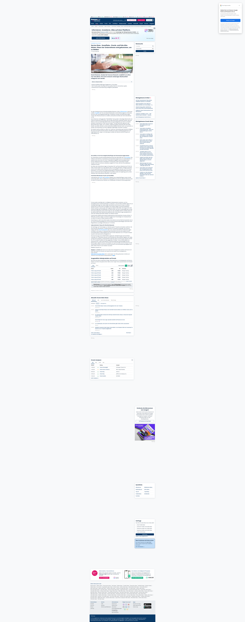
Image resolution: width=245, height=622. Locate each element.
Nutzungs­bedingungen (117, 608)
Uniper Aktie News (102, 593)
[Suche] (125, 20)
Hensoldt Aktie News (95, 591)
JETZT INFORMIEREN (104, 577)
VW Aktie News (101, 599)
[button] (131, 20)
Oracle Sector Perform (104, 369)
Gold (149, 16)
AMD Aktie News (94, 593)
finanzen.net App (136, 603)
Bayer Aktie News (102, 588)
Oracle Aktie (101, 26)
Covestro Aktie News (112, 595)
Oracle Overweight (104, 367)
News (97, 23)
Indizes (101, 23)
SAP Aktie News (103, 589)
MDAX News (119, 585)
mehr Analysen (94, 378)
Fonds (106, 23)
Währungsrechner (137, 605)
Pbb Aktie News (134, 597)
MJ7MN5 (98, 282)
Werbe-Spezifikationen (106, 606)
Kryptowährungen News (107, 587)
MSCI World (106, 16)
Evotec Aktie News (111, 593)
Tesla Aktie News (143, 587)
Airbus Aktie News (148, 591)
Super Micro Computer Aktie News (122, 597)
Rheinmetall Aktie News (134, 587)
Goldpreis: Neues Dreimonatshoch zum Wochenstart (144, 111)
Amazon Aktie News (111, 588)
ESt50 (99, 16)
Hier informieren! (139, 546)
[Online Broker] (95, 20)
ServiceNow (127, 157)
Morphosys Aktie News (121, 593)
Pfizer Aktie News (142, 593)
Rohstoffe (135, 23)
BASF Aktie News (94, 588)
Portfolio (138, 496)
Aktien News (99, 585)
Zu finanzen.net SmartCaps (145, 421)
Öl (143, 16)
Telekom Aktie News (145, 596)
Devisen (146, 23)
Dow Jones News (133, 585)
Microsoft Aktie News (95, 589)
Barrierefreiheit (115, 612)
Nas (123, 16)
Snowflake (106, 177)
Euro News (99, 587)
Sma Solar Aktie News (114, 596)
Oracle (100, 177)
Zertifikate (115, 23)
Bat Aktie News (94, 597)
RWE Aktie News (121, 591)
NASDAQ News (141, 585)
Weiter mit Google (230, 20)
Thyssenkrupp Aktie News (113, 592)
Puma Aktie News (140, 595)
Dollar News (93, 587)
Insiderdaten (138, 493)
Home (92, 26)
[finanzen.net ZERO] (149, 31)
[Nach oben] (152, 620)
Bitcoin (130, 16)
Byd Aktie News (94, 592)
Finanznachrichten (107, 585)
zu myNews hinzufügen (96, 334)
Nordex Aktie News (134, 592)
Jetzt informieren (100, 38)
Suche (145, 51)
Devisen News (148, 585)
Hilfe (102, 603)
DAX (91, 16)
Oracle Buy (102, 371)
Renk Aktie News (129, 591)
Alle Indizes (146, 489)
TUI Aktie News (132, 588)
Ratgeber (152, 23)
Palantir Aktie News (102, 595)
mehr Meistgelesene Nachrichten (143, 117)
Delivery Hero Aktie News (125, 596)
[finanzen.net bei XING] (129, 607)
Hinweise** (113, 282)
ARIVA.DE (122, 620)
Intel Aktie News (94, 595)
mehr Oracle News (95, 332)
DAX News (114, 585)
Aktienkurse (138, 487)
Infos (113, 255)
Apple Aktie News (124, 589)
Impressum (114, 603)
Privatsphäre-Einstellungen (115, 610)
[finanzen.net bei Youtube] (129, 605)
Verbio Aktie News (142, 597)
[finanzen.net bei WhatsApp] (125, 609)
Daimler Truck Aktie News (103, 596)
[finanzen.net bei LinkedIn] (126, 607)
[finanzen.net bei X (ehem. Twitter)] (124, 607)
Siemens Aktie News (121, 595)
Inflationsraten (123, 111)
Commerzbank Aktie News (134, 589)
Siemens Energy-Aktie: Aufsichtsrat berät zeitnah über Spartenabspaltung (144, 107)
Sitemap (92, 608)
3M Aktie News (94, 599)
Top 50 (137, 491)
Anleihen (130, 23)
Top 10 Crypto (115, 16)
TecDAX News (126, 585)
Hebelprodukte (122, 23)
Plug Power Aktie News (146, 589)
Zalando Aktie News (110, 597)
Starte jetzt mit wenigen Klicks (98, 254)
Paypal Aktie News (114, 591)
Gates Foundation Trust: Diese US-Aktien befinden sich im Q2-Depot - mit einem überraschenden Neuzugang (144, 104)
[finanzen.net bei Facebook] (126, 605)
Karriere (92, 605)
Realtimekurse (139, 489)
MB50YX (95, 282)
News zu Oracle (107, 26)
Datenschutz (114, 605)
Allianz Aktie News (140, 588)
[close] (239, 5)
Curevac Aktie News (131, 595)
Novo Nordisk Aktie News (132, 593)
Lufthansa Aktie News (139, 591)
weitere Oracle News (140, 178)
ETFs (110, 23)
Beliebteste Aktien (148, 487)
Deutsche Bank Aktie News (113, 589)
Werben (103, 605)
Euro (137, 16)
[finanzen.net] (95, 19)
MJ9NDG (92, 282)
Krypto (141, 23)
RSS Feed (128, 332)
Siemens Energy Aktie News (122, 588)
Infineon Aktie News (104, 591)
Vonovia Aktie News (143, 592)
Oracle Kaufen (103, 376)
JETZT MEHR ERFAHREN (137, 577)
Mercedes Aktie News (124, 592)
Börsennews (93, 585)
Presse (92, 606)
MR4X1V (127, 281)
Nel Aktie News (94, 596)
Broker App (135, 606)
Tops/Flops (146, 491)
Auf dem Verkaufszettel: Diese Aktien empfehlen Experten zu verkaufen (144, 101)
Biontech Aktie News (102, 592)
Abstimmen (144, 534)
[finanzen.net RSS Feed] (127, 609)
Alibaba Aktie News (136, 596)
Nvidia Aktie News (124, 587)
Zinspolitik (97, 113)
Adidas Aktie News (148, 595)
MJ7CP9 (130, 281)
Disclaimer (114, 606)
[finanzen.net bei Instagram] (124, 605)
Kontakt (92, 603)
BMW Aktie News (101, 597)
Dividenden (146, 493)
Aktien (92, 23)
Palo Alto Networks (103, 229)
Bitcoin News (116, 587)
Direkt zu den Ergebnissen (141, 536)
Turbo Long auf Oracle (96, 270)
